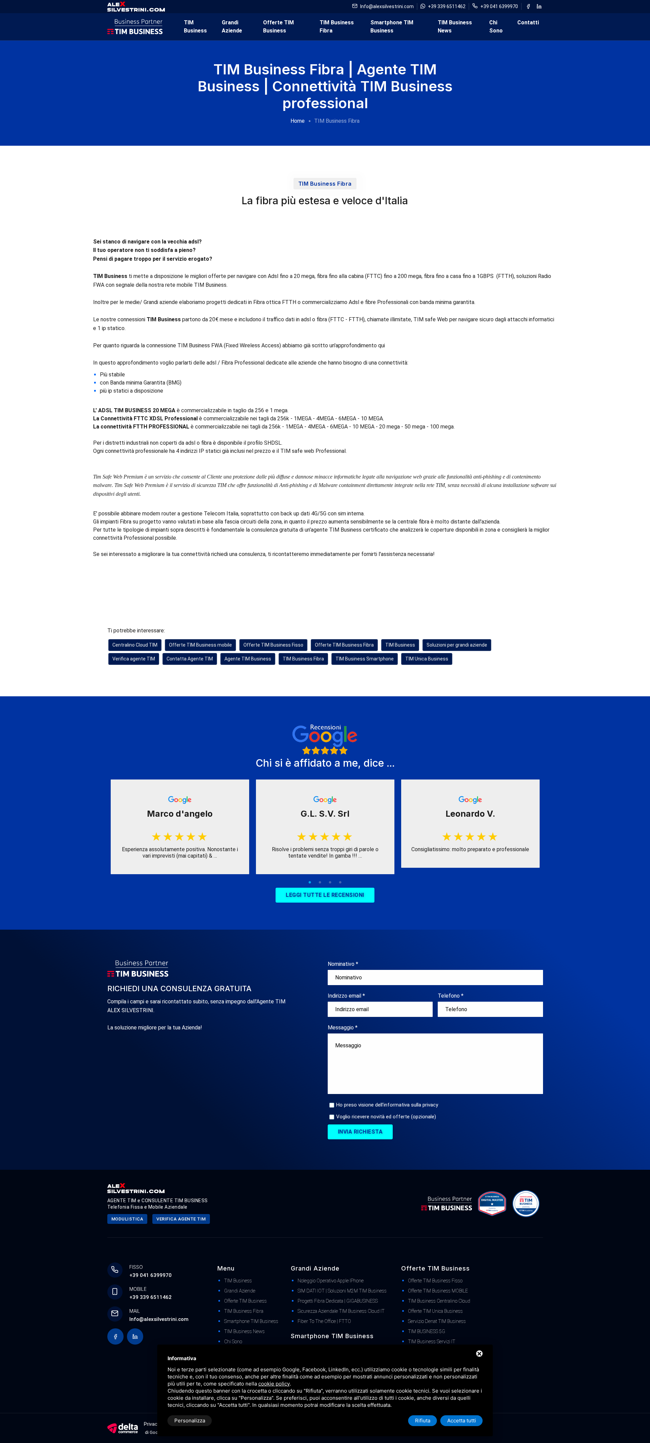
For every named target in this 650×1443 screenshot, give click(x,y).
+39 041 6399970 (499, 6)
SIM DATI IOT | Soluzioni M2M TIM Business (342, 1291)
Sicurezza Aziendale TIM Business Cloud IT (341, 1311)
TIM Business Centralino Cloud (439, 1301)
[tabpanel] (180, 827)
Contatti (528, 22)
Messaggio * (343, 1027)
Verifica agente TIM (133, 658)
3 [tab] (330, 882)
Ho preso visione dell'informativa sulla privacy (387, 1105)
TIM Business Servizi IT (431, 1341)
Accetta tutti (461, 1420)
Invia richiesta (360, 1131)
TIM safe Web (431, 319)
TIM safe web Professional (313, 451)
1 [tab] (309, 882)
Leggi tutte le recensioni (325, 895)
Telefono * (450, 996)
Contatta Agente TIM (190, 658)
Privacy (152, 1424)
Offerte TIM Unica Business (435, 1311)
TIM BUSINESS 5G (426, 1331)
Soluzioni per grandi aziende (457, 645)
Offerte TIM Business (278, 26)
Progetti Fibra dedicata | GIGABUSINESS (338, 1301)
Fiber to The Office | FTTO (324, 1321)
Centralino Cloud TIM (134, 645)
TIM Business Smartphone (364, 658)
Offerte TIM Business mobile (200, 645)
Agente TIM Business (247, 658)
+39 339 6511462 (446, 6)
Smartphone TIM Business (391, 26)
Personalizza (189, 1420)
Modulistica (127, 1218)
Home (297, 121)
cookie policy (274, 1383)
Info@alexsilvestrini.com (387, 6)
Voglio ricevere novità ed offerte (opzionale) (386, 1117)
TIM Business (195, 26)
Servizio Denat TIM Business (437, 1321)
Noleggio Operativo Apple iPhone (331, 1280)
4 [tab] (340, 882)
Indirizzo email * (346, 996)
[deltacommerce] (122, 1428)
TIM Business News (455, 26)
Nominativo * (343, 964)
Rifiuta (422, 1420)
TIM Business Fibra (337, 26)
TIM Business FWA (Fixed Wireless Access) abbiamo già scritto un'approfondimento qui (280, 345)
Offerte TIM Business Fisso (273, 645)
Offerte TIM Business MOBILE (438, 1291)
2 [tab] (320, 882)
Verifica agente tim (181, 1218)
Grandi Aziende (232, 26)
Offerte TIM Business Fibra (344, 645)
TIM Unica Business (426, 658)
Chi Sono (496, 26)
